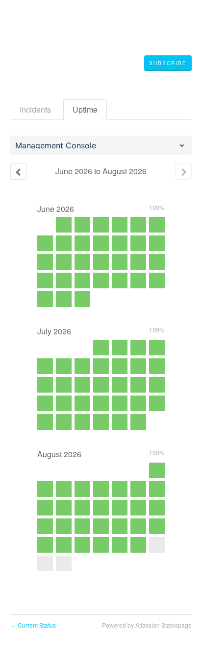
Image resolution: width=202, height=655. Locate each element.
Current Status (33, 625)
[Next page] (183, 171)
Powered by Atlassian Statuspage (147, 625)
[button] (168, 63)
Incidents (35, 109)
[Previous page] (18, 171)
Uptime (85, 109)
